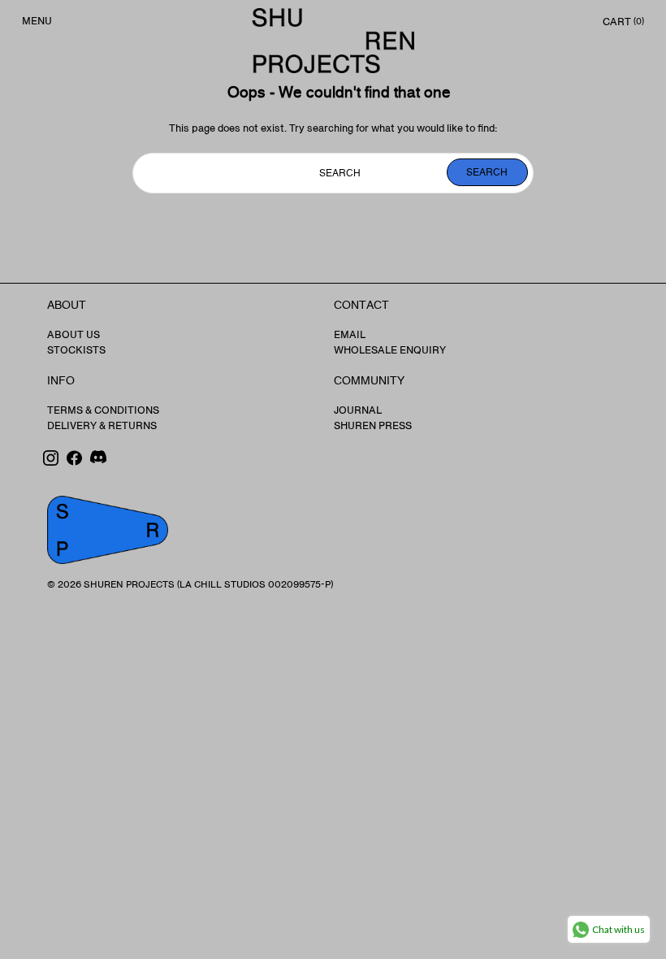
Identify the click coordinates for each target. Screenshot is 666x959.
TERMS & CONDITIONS (103, 410)
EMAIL (349, 335)
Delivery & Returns (102, 426)
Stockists (76, 350)
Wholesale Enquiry (390, 350)
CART (622, 22)
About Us (73, 335)
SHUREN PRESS (373, 426)
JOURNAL (358, 410)
